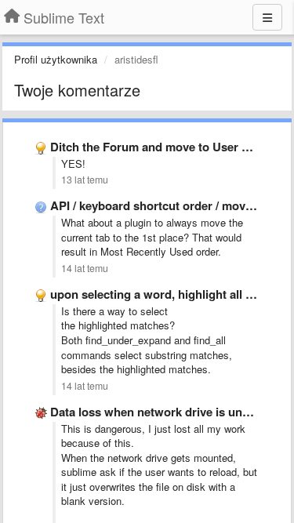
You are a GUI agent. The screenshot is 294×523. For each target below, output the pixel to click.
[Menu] (267, 17)
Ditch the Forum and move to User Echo (160, 146)
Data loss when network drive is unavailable (170, 411)
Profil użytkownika (55, 59)
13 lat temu (84, 180)
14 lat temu (84, 268)
